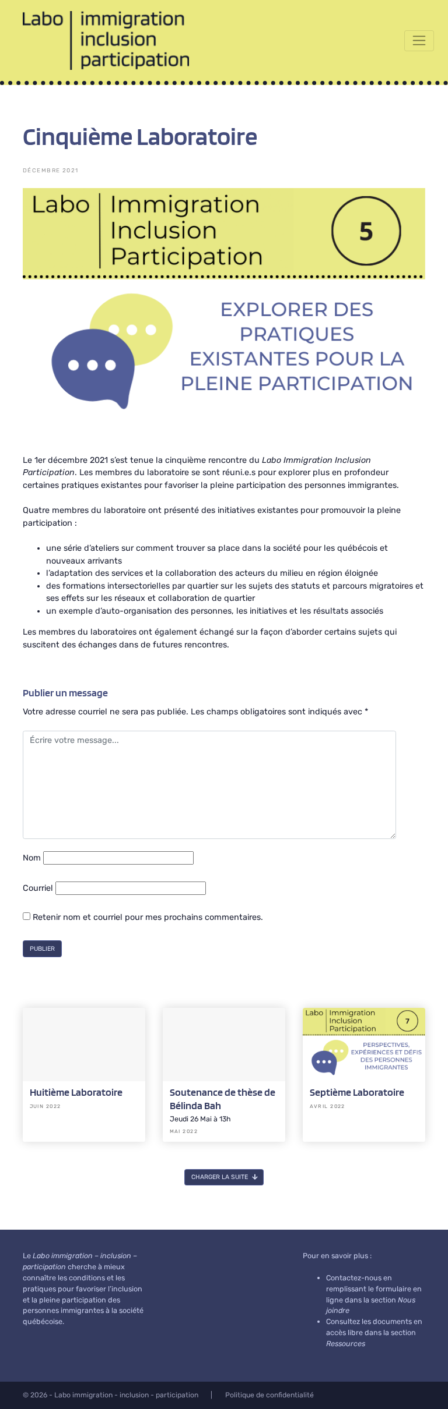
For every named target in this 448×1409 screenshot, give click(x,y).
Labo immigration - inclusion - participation (126, 1395)
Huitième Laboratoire (76, 1092)
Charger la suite (220, 1177)
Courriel (38, 888)
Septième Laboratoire (357, 1092)
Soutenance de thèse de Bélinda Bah (222, 1098)
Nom (32, 858)
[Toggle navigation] (419, 40)
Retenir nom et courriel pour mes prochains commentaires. (146, 917)
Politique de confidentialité (269, 1395)
